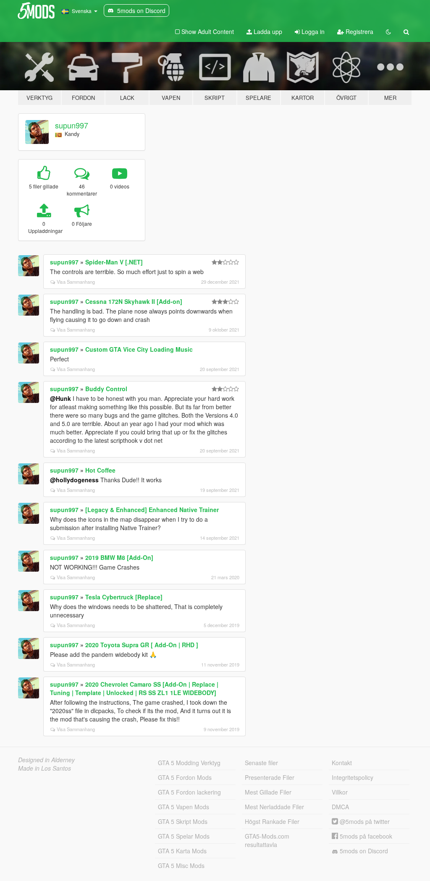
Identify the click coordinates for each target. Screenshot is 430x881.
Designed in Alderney (46, 760)
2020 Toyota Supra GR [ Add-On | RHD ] (141, 644)
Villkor (340, 792)
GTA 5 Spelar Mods (184, 836)
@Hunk (60, 398)
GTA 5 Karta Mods (182, 851)
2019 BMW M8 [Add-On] (119, 557)
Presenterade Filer (269, 777)
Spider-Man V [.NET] (114, 262)
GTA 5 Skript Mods (182, 821)
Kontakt (342, 762)
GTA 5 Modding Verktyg (189, 762)
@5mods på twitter (364, 821)
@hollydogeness (74, 480)
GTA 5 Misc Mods (181, 865)
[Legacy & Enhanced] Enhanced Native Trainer (152, 509)
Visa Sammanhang (76, 281)
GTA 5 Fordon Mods (185, 777)
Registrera (358, 31)
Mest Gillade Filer (268, 792)
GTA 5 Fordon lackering (189, 792)
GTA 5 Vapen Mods (183, 807)
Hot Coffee (100, 470)
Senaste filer (261, 762)
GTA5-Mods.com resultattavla (267, 840)
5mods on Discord (363, 851)
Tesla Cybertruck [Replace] (124, 597)
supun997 (71, 125)
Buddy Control (106, 388)
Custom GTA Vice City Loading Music (139, 349)
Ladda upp (267, 31)
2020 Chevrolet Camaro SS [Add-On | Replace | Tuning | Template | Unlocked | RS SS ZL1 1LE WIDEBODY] (134, 688)
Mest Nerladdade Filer (274, 807)
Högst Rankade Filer (272, 821)
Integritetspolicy (352, 777)
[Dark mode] (388, 31)
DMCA (340, 807)
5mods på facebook (365, 836)
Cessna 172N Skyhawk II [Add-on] (133, 301)
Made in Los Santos (44, 768)
